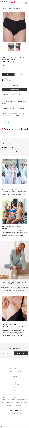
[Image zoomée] (14, 27)
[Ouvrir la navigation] (3, 3)
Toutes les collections (7, 8)
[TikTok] (17, 413)
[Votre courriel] (7, 353)
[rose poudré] (5, 80)
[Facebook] (2, 122)
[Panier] (25, 3)
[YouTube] (20, 413)
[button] (5, 27)
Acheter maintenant (14, 89)
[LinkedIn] (14, 413)
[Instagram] (11, 413)
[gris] (7, 80)
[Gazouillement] (8, 122)
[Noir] (2, 80)
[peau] (10, 80)
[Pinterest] (5, 122)
